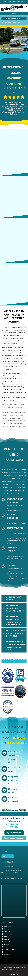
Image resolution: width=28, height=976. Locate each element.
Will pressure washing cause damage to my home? (15, 608)
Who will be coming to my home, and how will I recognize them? (15, 646)
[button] (14, 18)
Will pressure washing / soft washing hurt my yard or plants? (13, 621)
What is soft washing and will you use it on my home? (15, 633)
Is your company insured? (13, 598)
